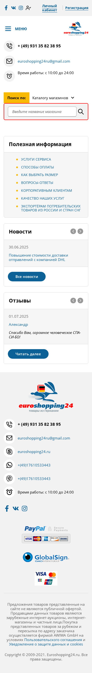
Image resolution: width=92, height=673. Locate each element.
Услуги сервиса (36, 159)
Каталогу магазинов (50, 97)
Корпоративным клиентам (46, 190)
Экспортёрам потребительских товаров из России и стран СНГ (51, 208)
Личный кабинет (49, 7)
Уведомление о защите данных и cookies (46, 644)
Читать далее (28, 353)
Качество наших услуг (42, 198)
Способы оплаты (37, 167)
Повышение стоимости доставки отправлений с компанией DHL (38, 257)
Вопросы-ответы (37, 182)
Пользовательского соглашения (53, 639)
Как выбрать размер (39, 174)
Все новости (26, 276)
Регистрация (76, 7)
